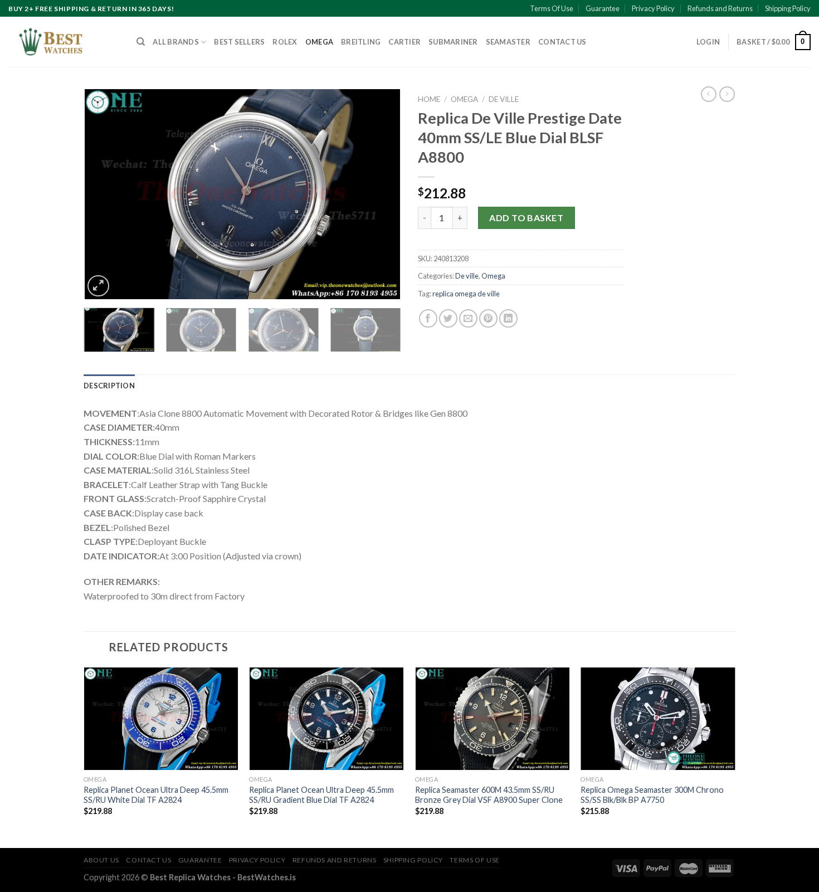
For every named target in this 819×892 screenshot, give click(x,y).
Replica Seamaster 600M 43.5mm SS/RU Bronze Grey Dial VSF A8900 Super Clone (489, 795)
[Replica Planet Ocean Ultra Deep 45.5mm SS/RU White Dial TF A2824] (161, 718)
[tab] (109, 385)
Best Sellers (239, 41)
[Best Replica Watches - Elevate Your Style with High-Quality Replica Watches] (64, 42)
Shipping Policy (788, 8)
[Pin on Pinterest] (488, 318)
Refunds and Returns (720, 8)
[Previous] (104, 194)
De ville (504, 99)
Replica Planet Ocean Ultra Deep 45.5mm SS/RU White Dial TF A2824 (156, 795)
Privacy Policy (653, 8)
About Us (101, 860)
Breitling (361, 41)
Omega (319, 41)
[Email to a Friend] (468, 318)
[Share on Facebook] (428, 318)
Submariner (453, 41)
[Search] (140, 41)
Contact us (562, 41)
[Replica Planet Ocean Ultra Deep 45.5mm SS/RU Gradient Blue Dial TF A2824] (326, 718)
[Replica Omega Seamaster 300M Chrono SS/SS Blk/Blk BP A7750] (658, 718)
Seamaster (508, 41)
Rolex (284, 41)
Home (429, 99)
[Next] (380, 194)
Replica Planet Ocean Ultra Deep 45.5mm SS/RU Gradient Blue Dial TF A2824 (321, 795)
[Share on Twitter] (448, 318)
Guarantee (603, 8)
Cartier (404, 41)
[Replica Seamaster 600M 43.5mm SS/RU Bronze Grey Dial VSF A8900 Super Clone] (492, 718)
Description (109, 385)
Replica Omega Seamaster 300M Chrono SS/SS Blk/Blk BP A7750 (652, 795)
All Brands (176, 41)
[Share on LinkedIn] (508, 318)
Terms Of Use (551, 8)
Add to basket (526, 217)
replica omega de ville (466, 293)
